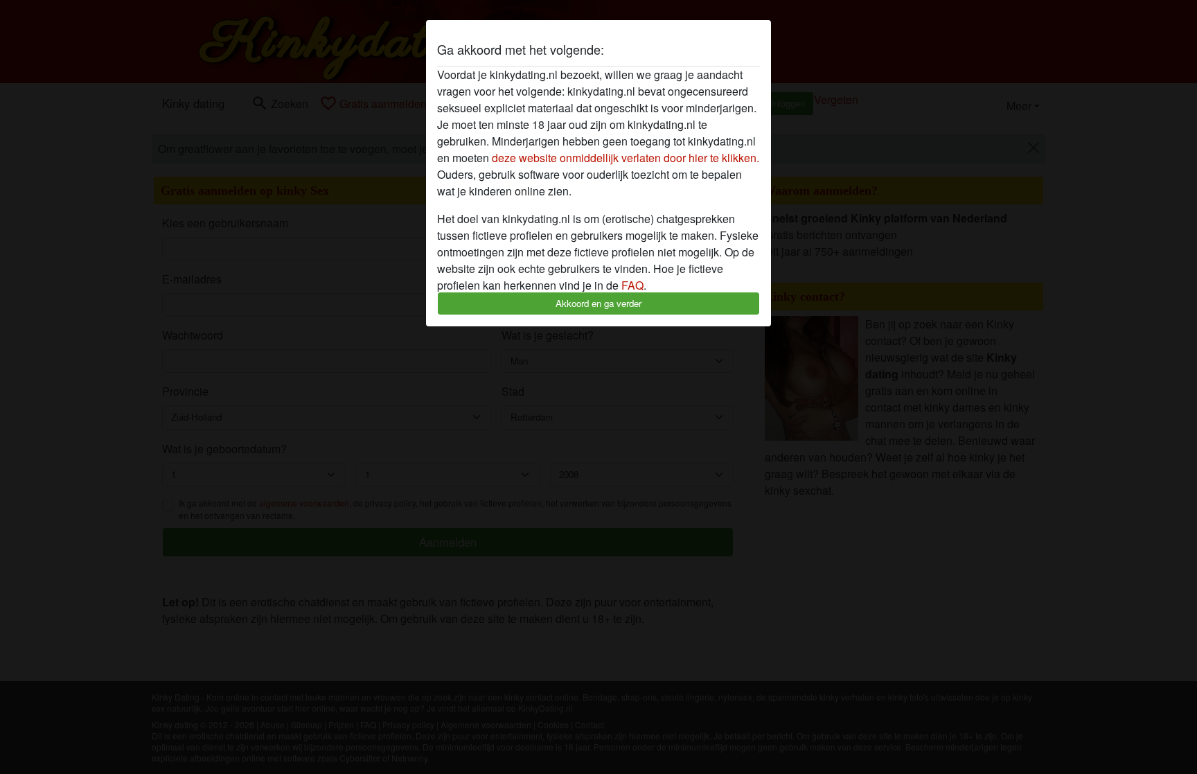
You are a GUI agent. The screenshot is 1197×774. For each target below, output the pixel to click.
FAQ (632, 285)
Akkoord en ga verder (598, 303)
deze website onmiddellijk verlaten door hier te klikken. (625, 158)
